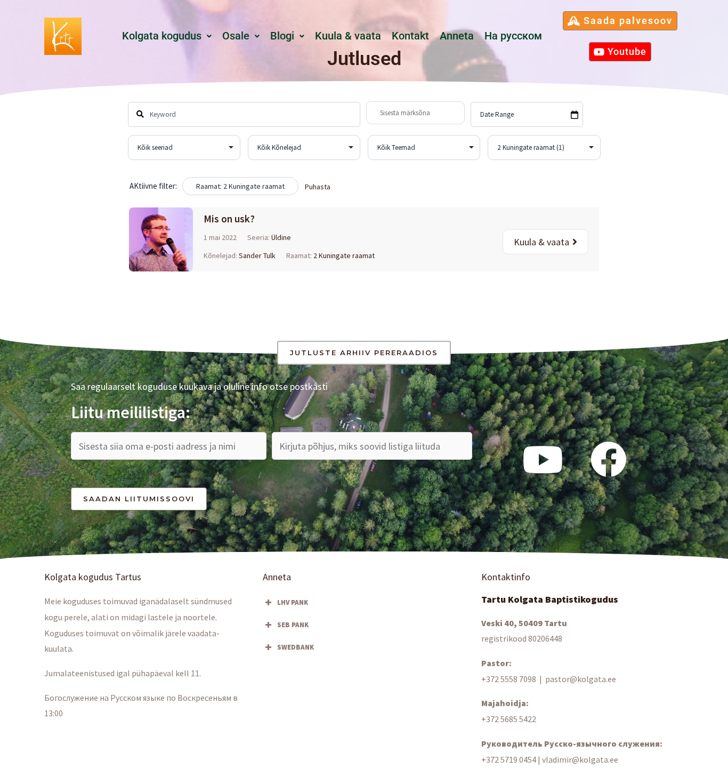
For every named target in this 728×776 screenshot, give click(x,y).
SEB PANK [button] (293, 624)
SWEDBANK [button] (295, 647)
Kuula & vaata (348, 36)
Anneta (457, 36)
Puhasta (317, 186)
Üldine (281, 237)
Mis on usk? (229, 218)
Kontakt (410, 36)
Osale (235, 36)
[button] (167, 36)
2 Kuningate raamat (344, 255)
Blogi (282, 36)
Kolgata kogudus (161, 36)
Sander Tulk (257, 255)
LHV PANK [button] (292, 602)
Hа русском (513, 36)
